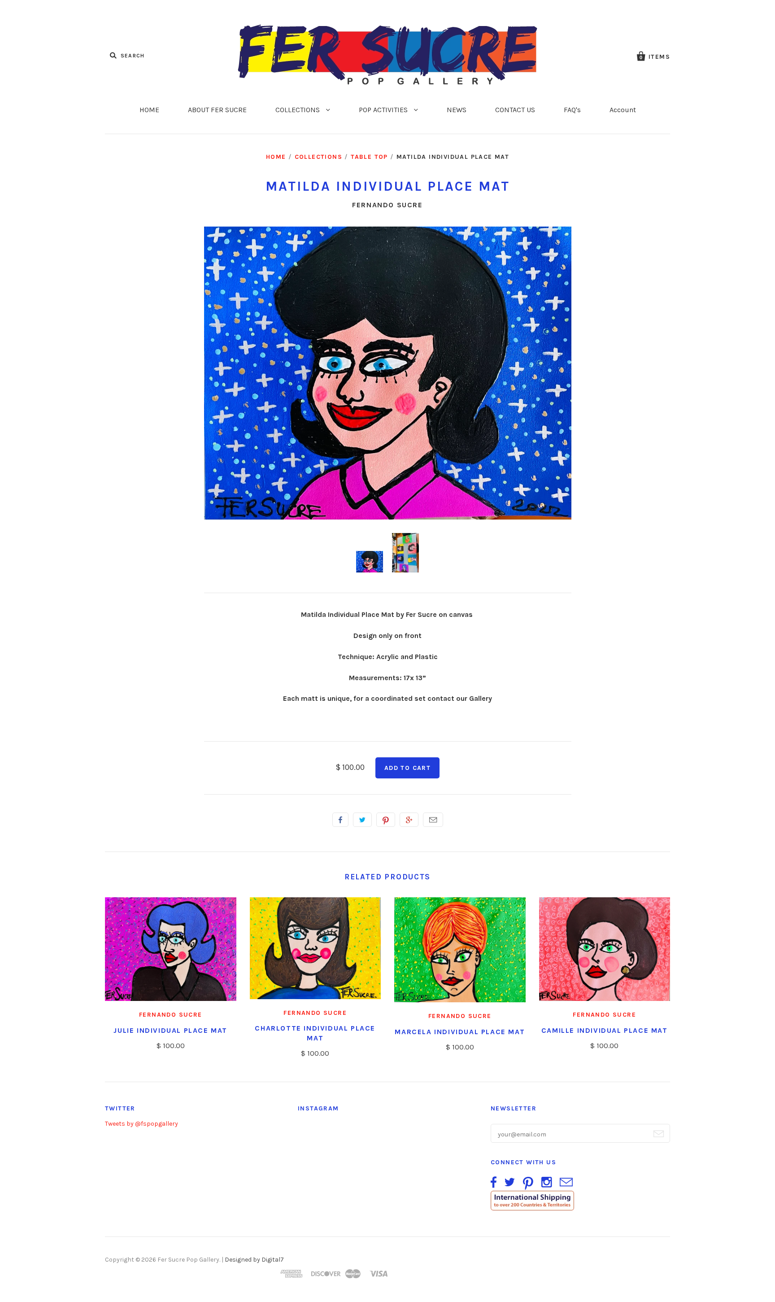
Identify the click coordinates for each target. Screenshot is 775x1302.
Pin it (385, 820)
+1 (409, 820)
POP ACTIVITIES (384, 109)
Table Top (369, 157)
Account (623, 109)
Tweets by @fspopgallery (141, 1123)
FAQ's (572, 109)
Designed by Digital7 (254, 1259)
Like (340, 820)
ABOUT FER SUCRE (217, 109)
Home (276, 157)
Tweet (362, 820)
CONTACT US (515, 109)
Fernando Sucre (387, 205)
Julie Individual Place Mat (170, 1030)
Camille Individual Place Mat (604, 1030)
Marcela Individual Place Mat (460, 1031)
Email (433, 820)
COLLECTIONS (298, 109)
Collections (318, 157)
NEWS (456, 109)
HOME (149, 109)
